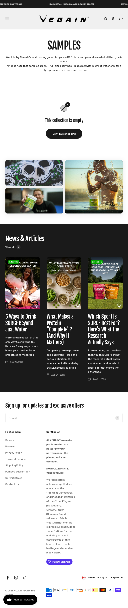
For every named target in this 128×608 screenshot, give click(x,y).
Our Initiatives (13, 477)
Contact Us (12, 484)
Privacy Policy (13, 452)
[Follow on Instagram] (16, 577)
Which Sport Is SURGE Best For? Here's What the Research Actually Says (104, 329)
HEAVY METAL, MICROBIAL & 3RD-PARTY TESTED (63, 4)
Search (9, 440)
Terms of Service (15, 458)
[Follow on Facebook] (7, 577)
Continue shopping (64, 133)
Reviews (10, 446)
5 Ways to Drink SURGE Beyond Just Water (20, 323)
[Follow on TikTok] (24, 577)
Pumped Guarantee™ (17, 471)
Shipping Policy (14, 465)
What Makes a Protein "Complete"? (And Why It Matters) (60, 329)
